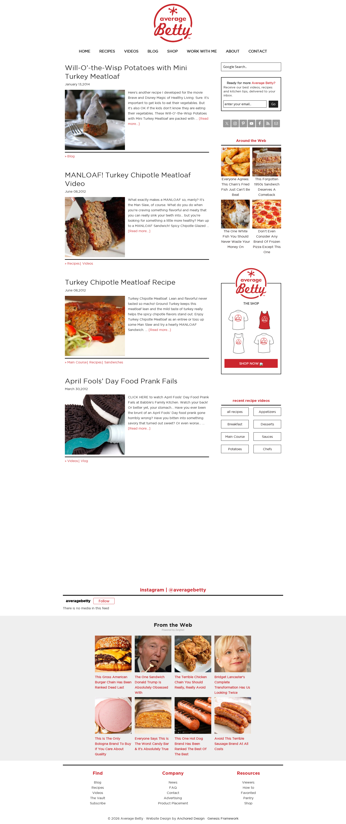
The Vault (97, 798)
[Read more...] (139, 231)
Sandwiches (113, 362)
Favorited (248, 793)
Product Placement (173, 803)
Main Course (77, 362)
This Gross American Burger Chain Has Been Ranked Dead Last (113, 682)
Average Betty (173, 23)
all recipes (235, 412)
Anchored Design (191, 818)
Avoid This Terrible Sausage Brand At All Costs (231, 744)
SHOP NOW (249, 363)
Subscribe (98, 803)
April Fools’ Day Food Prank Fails (121, 381)
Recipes (73, 263)
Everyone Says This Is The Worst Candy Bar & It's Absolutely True (152, 744)
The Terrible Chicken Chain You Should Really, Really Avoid (191, 682)
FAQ (173, 787)
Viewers (248, 782)
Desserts (267, 424)
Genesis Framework (222, 818)
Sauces (267, 436)
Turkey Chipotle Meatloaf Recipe (120, 282)
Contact (173, 793)
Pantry (248, 798)
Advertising (173, 798)
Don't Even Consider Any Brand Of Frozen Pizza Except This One (267, 241)
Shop (248, 803)
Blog (71, 156)
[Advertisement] (251, 517)
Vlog (84, 461)
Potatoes (235, 449)
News (173, 782)
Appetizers (267, 412)
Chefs (267, 449)
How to (248, 787)
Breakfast (234, 424)
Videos (87, 263)
